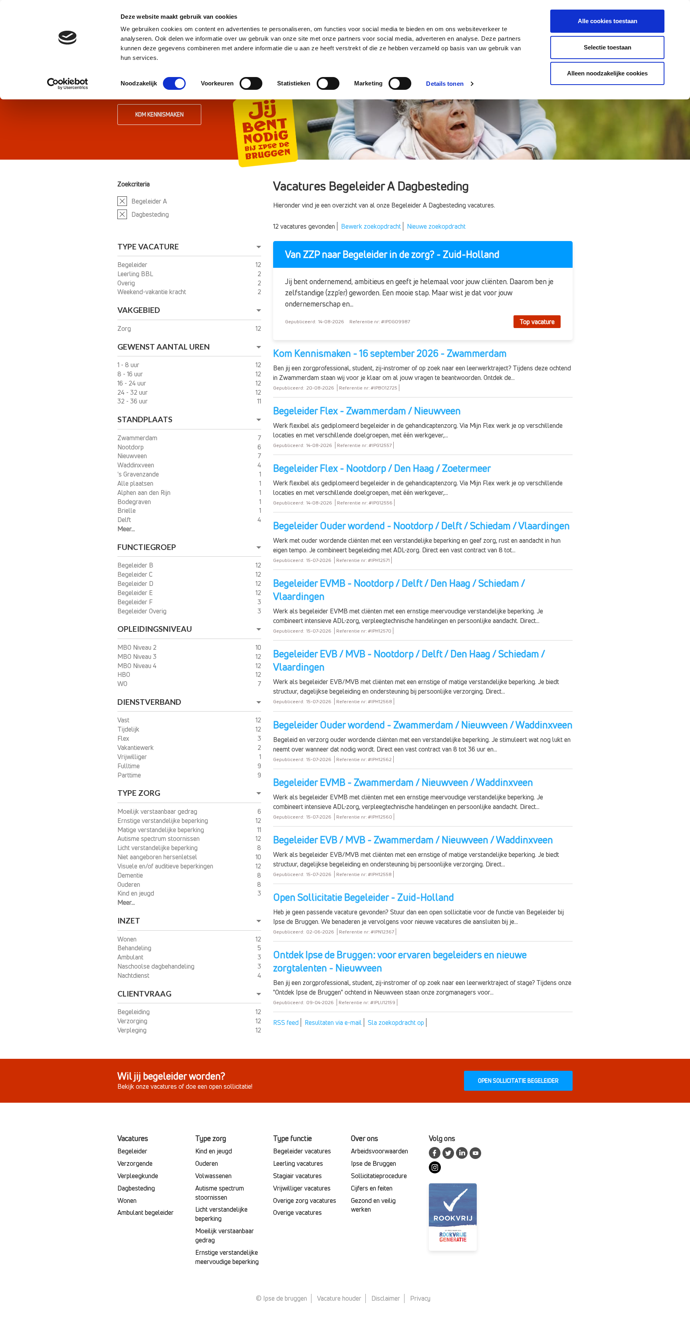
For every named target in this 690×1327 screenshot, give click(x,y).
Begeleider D (136, 583)
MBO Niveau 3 (137, 656)
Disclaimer (385, 1298)
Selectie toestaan (607, 47)
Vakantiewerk (136, 747)
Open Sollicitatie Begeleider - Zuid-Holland (363, 897)
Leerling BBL (135, 273)
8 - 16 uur (131, 374)
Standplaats (144, 419)
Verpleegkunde (137, 1175)
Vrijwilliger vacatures (302, 1188)
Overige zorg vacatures (304, 1200)
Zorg (125, 328)
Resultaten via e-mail (333, 1022)
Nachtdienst (134, 975)
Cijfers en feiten (372, 1188)
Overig (127, 283)
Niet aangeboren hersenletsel (158, 856)
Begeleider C (135, 574)
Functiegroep (146, 547)
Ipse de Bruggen (373, 1163)
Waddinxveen (136, 465)
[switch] (251, 83)
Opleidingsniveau (154, 628)
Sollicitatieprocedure (379, 1175)
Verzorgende (135, 1163)
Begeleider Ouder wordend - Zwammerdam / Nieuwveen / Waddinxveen (423, 724)
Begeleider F (135, 601)
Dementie (131, 875)
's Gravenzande (139, 474)
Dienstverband (149, 701)
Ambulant (131, 957)
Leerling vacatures (298, 1163)
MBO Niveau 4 (137, 665)
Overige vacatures (297, 1212)
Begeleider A (149, 201)
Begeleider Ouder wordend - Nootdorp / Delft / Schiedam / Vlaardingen (421, 525)
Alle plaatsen (136, 483)
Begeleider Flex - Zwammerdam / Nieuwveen (367, 410)
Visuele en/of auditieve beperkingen (166, 866)
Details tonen (444, 83)
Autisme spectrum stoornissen (159, 838)
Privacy (420, 1298)
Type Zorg (138, 792)
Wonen (127, 939)
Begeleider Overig (142, 611)
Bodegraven (135, 501)
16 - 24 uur (132, 383)
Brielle (127, 510)
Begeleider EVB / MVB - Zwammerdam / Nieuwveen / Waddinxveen (413, 839)
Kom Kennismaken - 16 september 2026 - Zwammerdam (390, 353)
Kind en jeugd (136, 893)
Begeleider (133, 264)
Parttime (130, 775)
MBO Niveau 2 (137, 647)
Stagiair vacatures (297, 1175)
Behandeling (135, 947)
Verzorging (133, 1021)
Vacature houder (339, 1298)
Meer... (126, 528)
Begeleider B (136, 565)
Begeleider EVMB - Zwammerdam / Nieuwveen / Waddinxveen (403, 782)
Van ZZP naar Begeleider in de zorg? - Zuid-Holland (392, 254)
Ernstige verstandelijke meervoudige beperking (227, 1257)
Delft (125, 519)
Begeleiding (134, 1011)
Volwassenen (213, 1175)
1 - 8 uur (129, 364)
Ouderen (129, 884)
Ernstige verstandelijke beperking (163, 820)
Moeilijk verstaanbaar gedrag (158, 811)
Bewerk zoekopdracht (371, 226)
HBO (124, 674)
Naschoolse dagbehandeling (156, 966)
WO (123, 683)
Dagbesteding (150, 214)
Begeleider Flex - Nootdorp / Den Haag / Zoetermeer (382, 468)
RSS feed (286, 1022)
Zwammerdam (138, 437)
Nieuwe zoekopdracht (436, 226)
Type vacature (148, 246)
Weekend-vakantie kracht (152, 291)
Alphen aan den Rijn (144, 492)
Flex (124, 738)
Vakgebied (138, 309)
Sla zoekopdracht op (396, 1022)
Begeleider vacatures (302, 1151)
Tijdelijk (129, 729)
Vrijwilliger (133, 756)
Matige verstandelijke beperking (161, 829)
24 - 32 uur (133, 392)
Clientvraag (144, 993)
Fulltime (129, 765)
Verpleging (132, 1030)
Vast (124, 720)
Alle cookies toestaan (607, 21)
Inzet (128, 920)
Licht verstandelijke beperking (158, 847)
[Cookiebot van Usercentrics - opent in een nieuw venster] (68, 84)
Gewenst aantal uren (163, 346)
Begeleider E (136, 592)
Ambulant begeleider (145, 1212)
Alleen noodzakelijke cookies (607, 73)
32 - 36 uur (133, 401)
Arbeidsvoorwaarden (379, 1151)
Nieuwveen (133, 455)
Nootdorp (131, 447)
